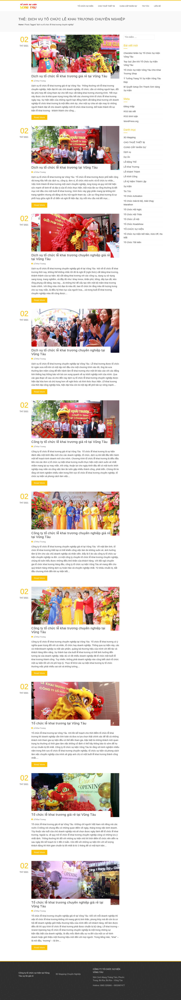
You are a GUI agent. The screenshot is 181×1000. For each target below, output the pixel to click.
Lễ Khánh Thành (132, 172)
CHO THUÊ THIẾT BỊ (106, 6)
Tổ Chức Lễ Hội (131, 219)
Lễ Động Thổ (130, 162)
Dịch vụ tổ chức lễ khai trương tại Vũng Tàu (64, 167)
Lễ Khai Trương (40, 81)
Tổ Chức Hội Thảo (133, 214)
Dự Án (127, 157)
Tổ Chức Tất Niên (132, 242)
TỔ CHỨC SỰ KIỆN (85, 6)
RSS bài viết (130, 111)
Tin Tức (127, 191)
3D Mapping (130, 137)
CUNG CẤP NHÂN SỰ (128, 6)
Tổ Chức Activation (133, 196)
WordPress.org (131, 121)
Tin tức (145, 6)
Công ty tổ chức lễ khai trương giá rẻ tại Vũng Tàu (69, 442)
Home (20, 24)
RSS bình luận (131, 116)
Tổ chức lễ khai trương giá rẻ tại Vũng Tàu (63, 814)
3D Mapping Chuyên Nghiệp (68, 974)
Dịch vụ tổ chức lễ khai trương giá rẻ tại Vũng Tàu (69, 76)
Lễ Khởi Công (130, 176)
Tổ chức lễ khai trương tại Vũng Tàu (58, 723)
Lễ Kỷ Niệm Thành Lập (135, 181)
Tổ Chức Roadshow (133, 224)
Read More (39, 117)
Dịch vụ (127, 152)
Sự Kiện (128, 186)
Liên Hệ (157, 6)
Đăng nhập (129, 106)
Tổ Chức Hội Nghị (132, 209)
